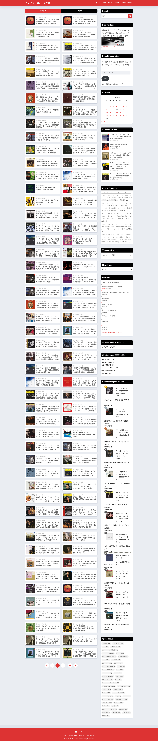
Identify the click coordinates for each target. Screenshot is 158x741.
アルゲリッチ (115, 646)
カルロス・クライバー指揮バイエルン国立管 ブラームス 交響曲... (122, 616)
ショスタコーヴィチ (108, 666)
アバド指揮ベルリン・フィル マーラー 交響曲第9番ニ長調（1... (122, 538)
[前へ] (47, 665)
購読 (105, 78)
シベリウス (116, 659)
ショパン (121, 666)
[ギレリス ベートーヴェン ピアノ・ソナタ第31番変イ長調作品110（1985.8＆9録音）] (109, 495)
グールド (106, 659)
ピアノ (118, 679)
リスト (115, 706)
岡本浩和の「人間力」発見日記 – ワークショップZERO (115, 292)
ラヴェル (106, 706)
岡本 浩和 (122, 200)
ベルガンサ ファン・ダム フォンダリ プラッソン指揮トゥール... (122, 517)
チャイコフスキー (108, 669)
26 (113, 115)
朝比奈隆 (106, 715)
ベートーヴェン (107, 696)
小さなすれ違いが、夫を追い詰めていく (112, 282)
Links (110, 3)
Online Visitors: (107, 359)
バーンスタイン (107, 679)
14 (120, 109)
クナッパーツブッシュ (109, 656)
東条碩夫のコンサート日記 (108, 316)
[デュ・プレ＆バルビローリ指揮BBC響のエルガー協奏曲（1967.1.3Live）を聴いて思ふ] (109, 390)
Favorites (117, 3)
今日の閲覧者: (106, 365)
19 (113, 112)
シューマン (118, 663)
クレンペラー (123, 656)
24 (107, 115)
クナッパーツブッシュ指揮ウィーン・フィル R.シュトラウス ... (122, 595)
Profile (104, 3)
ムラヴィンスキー (107, 699)
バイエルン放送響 (107, 676)
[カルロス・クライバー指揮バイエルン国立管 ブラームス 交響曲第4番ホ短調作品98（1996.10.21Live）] (109, 615)
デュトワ (119, 669)
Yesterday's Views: (108, 368)
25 (110, 115)
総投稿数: (105, 373)
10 (107, 109)
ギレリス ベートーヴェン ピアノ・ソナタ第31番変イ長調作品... (122, 496)
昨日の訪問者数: (107, 371)
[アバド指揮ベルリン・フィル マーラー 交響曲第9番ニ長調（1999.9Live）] (109, 537)
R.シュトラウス (118, 643)
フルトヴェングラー (123, 686)
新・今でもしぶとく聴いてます (109, 310)
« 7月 (103, 121)
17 (107, 112)
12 (113, 109)
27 (117, 115)
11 (110, 109)
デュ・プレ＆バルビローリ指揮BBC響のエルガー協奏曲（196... (122, 392)
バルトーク (119, 676)
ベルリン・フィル (118, 692)
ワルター (106, 712)
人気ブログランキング (108, 47)
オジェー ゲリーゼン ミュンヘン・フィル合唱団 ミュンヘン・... (122, 412)
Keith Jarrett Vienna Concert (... (122, 557)
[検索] (130, 16)
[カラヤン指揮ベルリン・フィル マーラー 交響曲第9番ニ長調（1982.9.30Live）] (109, 432)
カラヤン (120, 653)
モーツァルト (107, 702)
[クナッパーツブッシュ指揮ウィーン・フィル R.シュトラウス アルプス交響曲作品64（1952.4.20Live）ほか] (109, 594)
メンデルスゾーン (121, 699)
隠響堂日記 (105, 321)
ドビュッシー (107, 673)
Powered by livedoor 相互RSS (111, 333)
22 (123, 112)
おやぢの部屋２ (106, 298)
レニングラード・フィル (109, 709)
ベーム (118, 696)
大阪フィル (126, 712)
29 (123, 115)
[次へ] (75, 665)
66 (70, 665)
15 (123, 109)
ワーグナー (116, 712)
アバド (105, 646)
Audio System (127, 3)
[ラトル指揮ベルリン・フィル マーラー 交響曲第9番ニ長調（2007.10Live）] (109, 474)
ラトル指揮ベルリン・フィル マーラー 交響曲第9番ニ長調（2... (122, 475)
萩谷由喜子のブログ (107, 304)
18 (110, 112)
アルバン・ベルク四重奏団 (110, 650)
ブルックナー (118, 689)
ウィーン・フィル (108, 653)
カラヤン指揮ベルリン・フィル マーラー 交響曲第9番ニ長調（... (122, 433)
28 (120, 115)
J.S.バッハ (106, 643)
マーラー (126, 696)
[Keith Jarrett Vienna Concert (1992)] (109, 558)
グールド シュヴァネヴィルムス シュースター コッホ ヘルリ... (122, 454)
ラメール (104, 327)
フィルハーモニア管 (108, 686)
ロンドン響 (123, 709)
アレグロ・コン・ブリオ (38, 2)
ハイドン (117, 673)
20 (117, 112)
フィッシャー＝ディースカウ (110, 683)
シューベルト (107, 663)
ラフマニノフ (118, 702)
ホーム (98, 3)
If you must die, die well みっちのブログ (112, 286)
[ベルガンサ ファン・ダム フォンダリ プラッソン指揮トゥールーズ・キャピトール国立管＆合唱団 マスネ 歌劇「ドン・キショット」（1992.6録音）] (109, 516)
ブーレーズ (106, 692)
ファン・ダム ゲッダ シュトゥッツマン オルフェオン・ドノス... (122, 574)
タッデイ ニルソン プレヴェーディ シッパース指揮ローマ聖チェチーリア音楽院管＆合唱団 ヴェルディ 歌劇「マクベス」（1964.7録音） (116, 216)
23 (126, 112)
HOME (80, 731)
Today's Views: (107, 362)
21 (120, 112)
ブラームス (106, 689)
